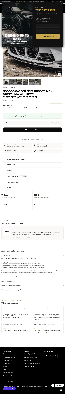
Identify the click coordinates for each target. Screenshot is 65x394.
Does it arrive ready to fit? (8, 281)
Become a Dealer (8, 360)
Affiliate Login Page (9, 357)
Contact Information (9, 372)
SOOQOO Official (9, 87)
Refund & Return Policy (30, 357)
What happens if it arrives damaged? (11, 290)
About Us (6, 366)
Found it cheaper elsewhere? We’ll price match (32, 139)
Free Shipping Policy (30, 354)
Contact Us (6, 363)
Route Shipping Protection (32, 363)
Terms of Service (38, 386)
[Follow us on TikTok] (59, 356)
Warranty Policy (28, 360)
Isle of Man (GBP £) (9, 381)
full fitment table (47, 115)
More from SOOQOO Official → (21, 237)
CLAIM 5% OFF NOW (48, 36)
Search (5, 354)
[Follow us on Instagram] (55, 356)
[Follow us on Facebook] (46, 356)
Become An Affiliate (9, 376)
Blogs (4, 369)
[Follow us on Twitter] (51, 356)
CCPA (45, 386)
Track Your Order (29, 366)
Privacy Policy (28, 386)
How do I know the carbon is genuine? (11, 285)
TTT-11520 (11, 100)
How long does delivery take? (9, 277)
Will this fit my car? (6, 255)
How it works (42, 116)
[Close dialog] (61, 3)
